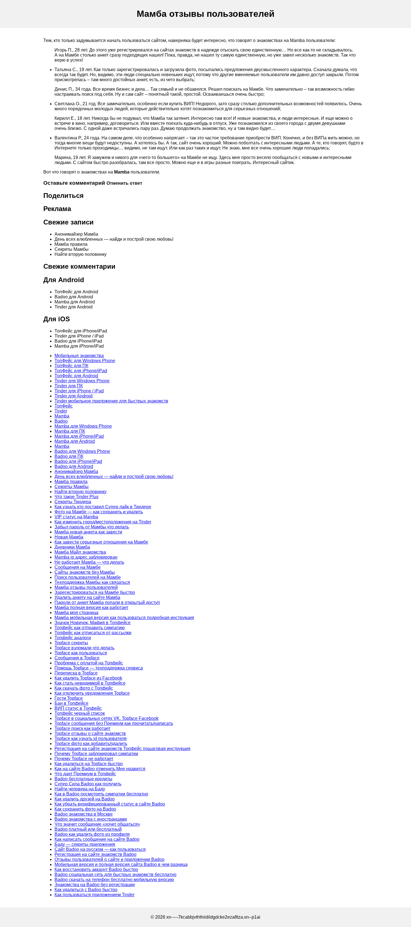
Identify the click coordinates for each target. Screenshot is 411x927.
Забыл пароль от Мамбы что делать (92, 527)
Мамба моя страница (76, 612)
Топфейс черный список (80, 713)
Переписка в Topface (76, 673)
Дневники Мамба (72, 547)
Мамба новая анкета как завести (88, 532)
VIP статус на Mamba (76, 516)
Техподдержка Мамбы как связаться (92, 582)
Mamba (62, 416)
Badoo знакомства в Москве (84, 814)
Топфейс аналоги (73, 637)
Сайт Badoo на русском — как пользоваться (100, 849)
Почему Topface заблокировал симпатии (96, 753)
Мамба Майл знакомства (80, 552)
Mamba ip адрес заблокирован (86, 557)
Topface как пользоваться (81, 652)
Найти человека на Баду (80, 788)
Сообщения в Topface (77, 658)
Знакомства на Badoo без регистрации (95, 884)
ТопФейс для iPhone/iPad (81, 370)
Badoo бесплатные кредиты (83, 778)
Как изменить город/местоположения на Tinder (103, 521)
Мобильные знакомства (79, 355)
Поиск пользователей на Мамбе (88, 577)
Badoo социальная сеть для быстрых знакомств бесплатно (115, 874)
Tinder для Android (74, 396)
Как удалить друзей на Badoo (85, 799)
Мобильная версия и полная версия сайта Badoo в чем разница (121, 864)
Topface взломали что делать (84, 647)
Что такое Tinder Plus (76, 496)
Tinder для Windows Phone (82, 380)
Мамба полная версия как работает (91, 607)
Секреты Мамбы (72, 486)
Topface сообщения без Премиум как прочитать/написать (114, 723)
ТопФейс (64, 406)
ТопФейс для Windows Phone (85, 360)
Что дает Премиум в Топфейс (85, 773)
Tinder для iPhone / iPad (79, 390)
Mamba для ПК (70, 431)
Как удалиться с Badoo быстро (86, 889)
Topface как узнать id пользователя (91, 738)
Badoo (61, 421)
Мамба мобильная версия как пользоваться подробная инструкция (124, 617)
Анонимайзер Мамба (76, 471)
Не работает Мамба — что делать (89, 562)
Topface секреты (71, 642)
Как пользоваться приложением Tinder (94, 894)
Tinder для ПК (69, 385)
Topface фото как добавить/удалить (91, 743)
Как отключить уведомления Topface (92, 693)
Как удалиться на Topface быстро (89, 763)
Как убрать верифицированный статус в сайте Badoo (110, 804)
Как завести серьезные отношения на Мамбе (101, 542)
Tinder (61, 411)
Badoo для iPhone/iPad (78, 461)
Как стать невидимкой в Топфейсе (90, 683)
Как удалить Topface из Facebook (88, 678)
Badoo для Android (74, 466)
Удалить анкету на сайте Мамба (87, 597)
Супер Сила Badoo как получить (88, 783)
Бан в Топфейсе (71, 703)
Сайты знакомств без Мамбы (85, 572)
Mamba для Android (75, 441)
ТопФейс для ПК (71, 365)
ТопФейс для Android (76, 375)
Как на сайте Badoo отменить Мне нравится (100, 768)
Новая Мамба (69, 537)
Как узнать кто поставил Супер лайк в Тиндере (103, 506)
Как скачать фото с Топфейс (84, 688)
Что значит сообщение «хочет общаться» (97, 824)
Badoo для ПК (69, 456)
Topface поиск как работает (82, 728)
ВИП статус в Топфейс (78, 708)
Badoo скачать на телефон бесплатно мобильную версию (114, 879)
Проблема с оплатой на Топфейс (89, 663)
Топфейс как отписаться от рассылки (93, 632)
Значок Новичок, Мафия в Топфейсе (93, 622)
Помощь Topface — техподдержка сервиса (99, 668)
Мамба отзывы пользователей (86, 587)
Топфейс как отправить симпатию (90, 627)
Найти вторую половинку (81, 491)
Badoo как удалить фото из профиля (92, 834)
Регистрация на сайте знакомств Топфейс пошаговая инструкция (122, 748)
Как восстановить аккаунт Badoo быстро (96, 869)
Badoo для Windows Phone (82, 451)
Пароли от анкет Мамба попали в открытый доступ (107, 602)
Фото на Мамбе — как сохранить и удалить (99, 511)
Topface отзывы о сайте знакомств (90, 733)
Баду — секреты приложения (85, 844)
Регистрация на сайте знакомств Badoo (95, 854)
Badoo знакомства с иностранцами (91, 819)
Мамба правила (71, 481)
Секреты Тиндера (73, 501)
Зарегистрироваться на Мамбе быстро (95, 592)
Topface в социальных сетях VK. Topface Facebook (107, 718)
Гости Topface (69, 698)
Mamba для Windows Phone (83, 426)
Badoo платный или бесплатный (88, 829)
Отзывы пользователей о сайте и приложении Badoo (109, 859)
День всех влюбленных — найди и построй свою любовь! (114, 476)
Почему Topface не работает (84, 758)
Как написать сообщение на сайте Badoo (97, 839)
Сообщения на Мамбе (78, 567)
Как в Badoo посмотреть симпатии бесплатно (101, 794)
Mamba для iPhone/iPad (79, 436)
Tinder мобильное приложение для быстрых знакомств (111, 401)
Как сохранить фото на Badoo (85, 809)
